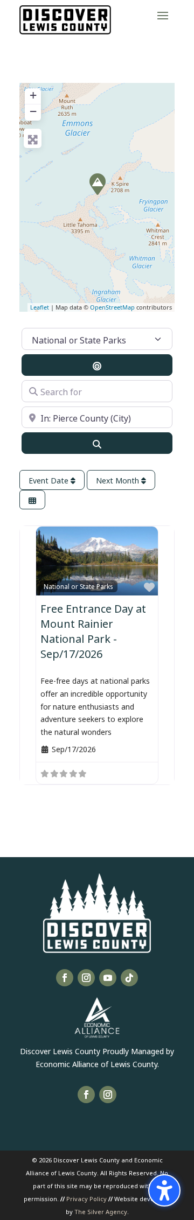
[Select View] (32, 500)
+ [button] (33, 95)
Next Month (118, 480)
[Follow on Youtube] (107, 977)
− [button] (33, 111)
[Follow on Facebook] (64, 977)
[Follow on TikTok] (129, 977)
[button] (162, 15)
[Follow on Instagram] (86, 977)
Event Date (50, 480)
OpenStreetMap (112, 307)
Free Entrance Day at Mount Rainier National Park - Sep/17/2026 (93, 630)
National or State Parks (78, 586)
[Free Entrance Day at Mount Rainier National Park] (97, 184)
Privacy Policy (86, 1198)
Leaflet (39, 307)
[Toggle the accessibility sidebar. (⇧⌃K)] (164, 1190)
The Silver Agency (100, 1211)
